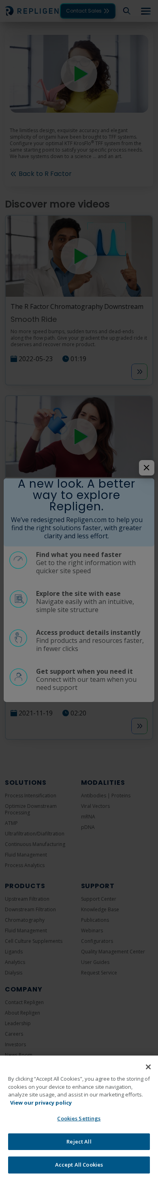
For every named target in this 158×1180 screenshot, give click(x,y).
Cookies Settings (78, 1118)
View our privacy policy (41, 1102)
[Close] (148, 1067)
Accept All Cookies (79, 1164)
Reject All (78, 1141)
